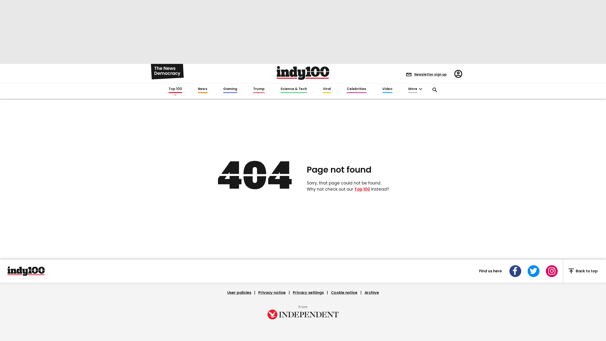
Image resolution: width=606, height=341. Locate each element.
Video (387, 89)
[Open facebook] (515, 271)
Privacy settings (308, 292)
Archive (372, 292)
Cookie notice (344, 292)
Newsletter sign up (430, 74)
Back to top (587, 271)
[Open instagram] (552, 271)
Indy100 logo (303, 73)
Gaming (230, 89)
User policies (239, 292)
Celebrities (356, 89)
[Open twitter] (533, 271)
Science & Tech (294, 89)
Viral (327, 89)
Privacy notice (272, 292)
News (202, 89)
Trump (258, 89)
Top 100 (175, 89)
